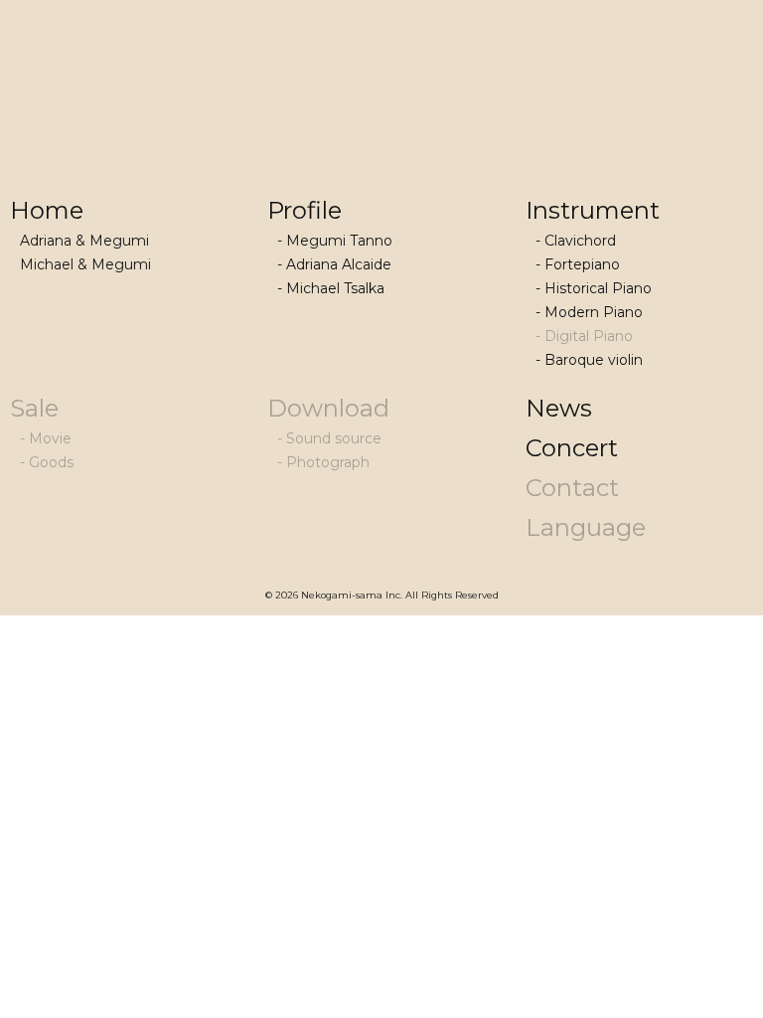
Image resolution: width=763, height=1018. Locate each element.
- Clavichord (575, 241)
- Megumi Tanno (334, 241)
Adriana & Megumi (84, 241)
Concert (572, 447)
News (559, 408)
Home (46, 210)
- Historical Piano (593, 288)
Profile (304, 210)
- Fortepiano (577, 264)
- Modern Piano (589, 312)
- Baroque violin (589, 360)
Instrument (593, 210)
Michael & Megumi (85, 264)
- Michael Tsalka (330, 288)
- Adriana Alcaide (334, 264)
